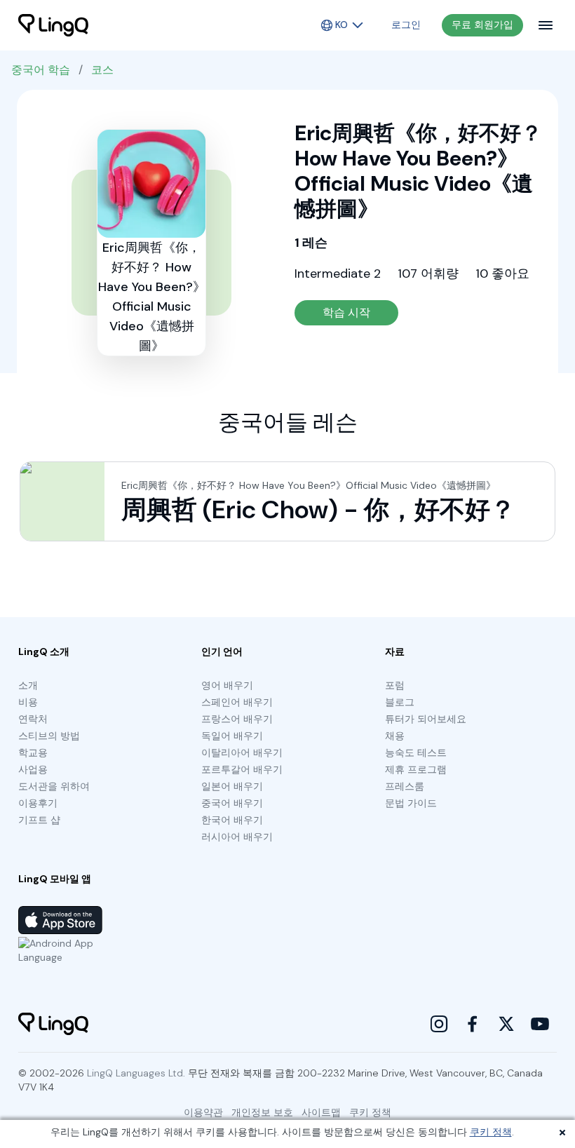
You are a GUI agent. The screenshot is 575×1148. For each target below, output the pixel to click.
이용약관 (203, 1112)
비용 (28, 702)
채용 (395, 735)
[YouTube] (540, 1024)
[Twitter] (506, 1024)
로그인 (406, 24)
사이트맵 (321, 1112)
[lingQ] (53, 25)
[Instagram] (439, 1024)
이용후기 (38, 803)
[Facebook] (472, 1024)
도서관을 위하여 (54, 786)
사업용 (33, 769)
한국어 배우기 (232, 819)
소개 (28, 685)
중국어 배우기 (232, 803)
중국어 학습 (40, 69)
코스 (102, 69)
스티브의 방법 (49, 735)
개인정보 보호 (262, 1112)
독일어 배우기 (232, 735)
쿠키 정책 (491, 1132)
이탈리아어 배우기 (242, 752)
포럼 (395, 685)
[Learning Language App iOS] (60, 920)
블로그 (399, 702)
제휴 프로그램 (416, 769)
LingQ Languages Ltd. (136, 1073)
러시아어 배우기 (237, 836)
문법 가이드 (411, 803)
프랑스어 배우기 (237, 719)
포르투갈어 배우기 (242, 769)
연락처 (33, 719)
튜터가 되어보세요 (425, 719)
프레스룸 (404, 786)
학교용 (33, 752)
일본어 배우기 (232, 786)
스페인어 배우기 (237, 702)
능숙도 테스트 (416, 752)
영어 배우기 (227, 685)
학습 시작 (346, 312)
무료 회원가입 (482, 24)
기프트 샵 (39, 819)
